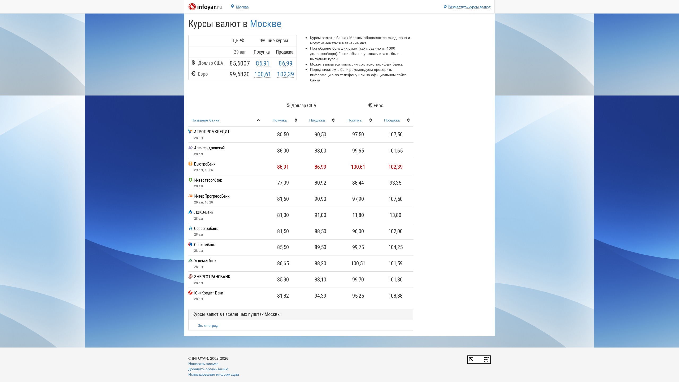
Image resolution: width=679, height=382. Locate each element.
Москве (265, 24)
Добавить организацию (208, 368)
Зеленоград (208, 325)
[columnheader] (225, 120)
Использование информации (213, 374)
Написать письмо (203, 363)
